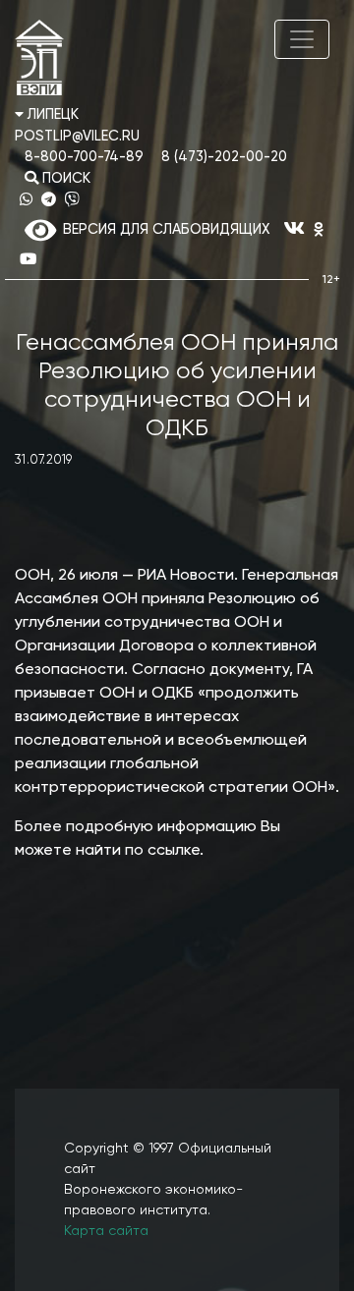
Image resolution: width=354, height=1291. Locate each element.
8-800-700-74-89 (84, 157)
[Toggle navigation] (301, 39)
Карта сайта (106, 1231)
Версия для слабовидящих (162, 230)
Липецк (51, 115)
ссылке (174, 851)
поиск (64, 179)
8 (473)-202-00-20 (224, 157)
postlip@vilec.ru (77, 136)
